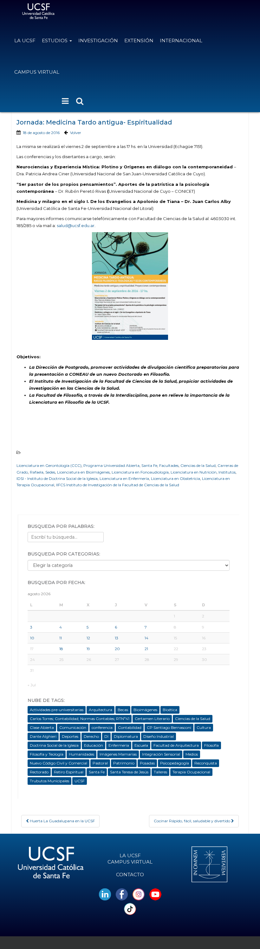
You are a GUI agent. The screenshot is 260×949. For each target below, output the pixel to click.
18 (61, 648)
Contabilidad (129, 727)
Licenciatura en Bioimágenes (83, 472)
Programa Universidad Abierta (111, 465)
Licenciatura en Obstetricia (175, 478)
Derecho (91, 736)
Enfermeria (118, 745)
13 (116, 638)
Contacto (130, 875)
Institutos (227, 472)
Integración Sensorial (161, 754)
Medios (191, 754)
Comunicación (72, 727)
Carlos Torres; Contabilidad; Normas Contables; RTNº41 (79, 718)
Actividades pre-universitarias (56, 709)
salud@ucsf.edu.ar (75, 225)
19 (88, 648)
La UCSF (25, 40)
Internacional (181, 40)
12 (88, 638)
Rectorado (39, 772)
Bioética (170, 709)
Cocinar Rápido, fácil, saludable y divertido (192, 820)
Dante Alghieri (43, 736)
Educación (93, 745)
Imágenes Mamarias (118, 754)
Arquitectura (100, 709)
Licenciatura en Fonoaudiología (140, 472)
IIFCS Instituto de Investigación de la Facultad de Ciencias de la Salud (117, 484)
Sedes (50, 472)
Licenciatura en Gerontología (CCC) (48, 465)
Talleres (160, 772)
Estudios (55, 40)
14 (146, 638)
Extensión (138, 40)
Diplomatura (126, 736)
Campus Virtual (36, 72)
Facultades (169, 465)
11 (60, 638)
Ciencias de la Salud (198, 465)
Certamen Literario (152, 718)
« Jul (32, 685)
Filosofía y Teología (46, 754)
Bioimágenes (145, 709)
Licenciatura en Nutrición (194, 472)
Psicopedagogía (174, 763)
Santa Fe (149, 465)
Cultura (204, 727)
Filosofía (211, 745)
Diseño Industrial (158, 736)
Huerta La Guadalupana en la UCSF (62, 820)
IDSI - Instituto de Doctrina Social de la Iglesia (57, 478)
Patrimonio (123, 763)
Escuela (141, 745)
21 (146, 648)
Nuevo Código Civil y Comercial (58, 763)
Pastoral (100, 763)
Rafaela (36, 472)
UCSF (80, 780)
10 (32, 638)
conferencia (102, 727)
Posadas (147, 763)
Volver (75, 132)
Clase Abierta (42, 727)
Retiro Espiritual (68, 772)
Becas (123, 709)
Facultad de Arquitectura (176, 745)
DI (106, 736)
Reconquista (205, 763)
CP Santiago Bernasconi (169, 727)
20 (117, 648)
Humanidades (81, 754)
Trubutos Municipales (49, 780)
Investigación (98, 40)
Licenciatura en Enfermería (124, 478)
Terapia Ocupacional (191, 772)
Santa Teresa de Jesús (129, 772)
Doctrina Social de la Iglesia (54, 745)
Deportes (70, 736)
